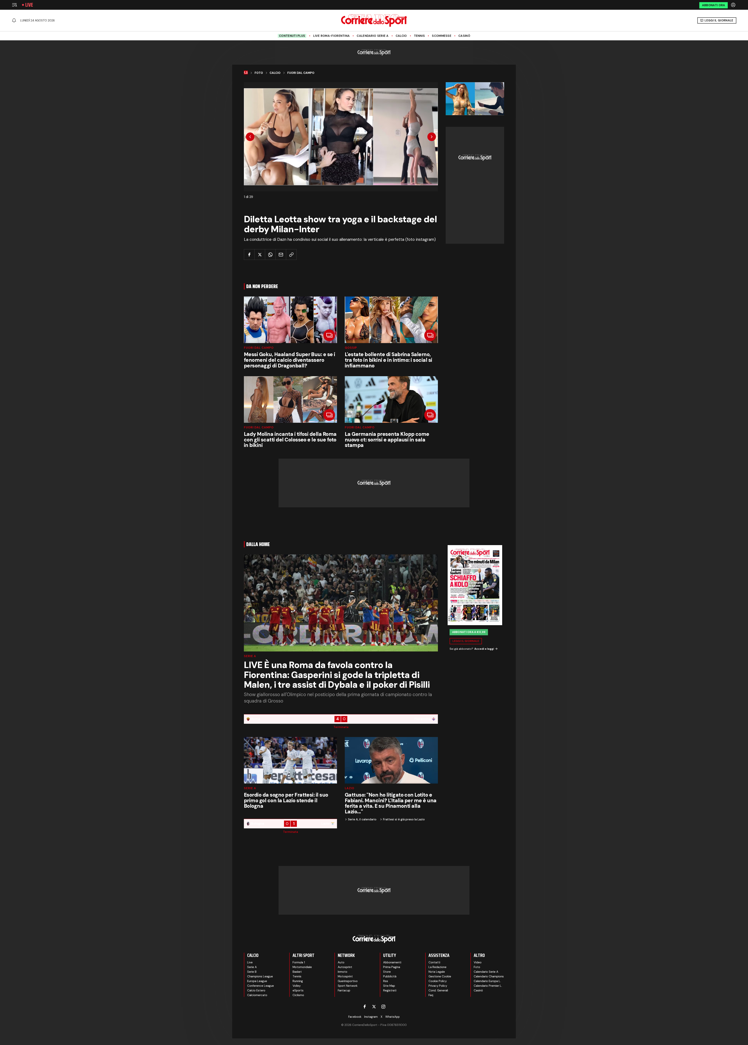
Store (387, 972)
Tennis (419, 36)
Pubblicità (389, 976)
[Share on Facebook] (249, 254)
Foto (259, 73)
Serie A (250, 656)
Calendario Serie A (372, 36)
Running (298, 981)
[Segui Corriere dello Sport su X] (374, 1006)
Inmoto (342, 972)
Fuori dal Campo (259, 347)
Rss (385, 981)
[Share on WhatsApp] (270, 254)
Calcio (401, 36)
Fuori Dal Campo (300, 73)
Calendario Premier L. (488, 986)
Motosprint (345, 976)
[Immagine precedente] (250, 136)
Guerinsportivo (348, 981)
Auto (341, 962)
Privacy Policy (438, 986)
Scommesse (441, 36)
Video (478, 962)
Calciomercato (257, 995)
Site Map (389, 986)
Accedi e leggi (484, 648)
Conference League (260, 986)
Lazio (349, 788)
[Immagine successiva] (431, 136)
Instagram (371, 1017)
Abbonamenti (392, 962)
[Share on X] (260, 254)
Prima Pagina (391, 967)
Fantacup (344, 990)
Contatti (434, 962)
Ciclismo (298, 995)
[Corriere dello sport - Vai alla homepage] (374, 20)
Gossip (351, 347)
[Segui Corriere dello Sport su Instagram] (383, 1006)
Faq (431, 995)
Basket (297, 972)
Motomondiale (302, 967)
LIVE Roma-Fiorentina (331, 36)
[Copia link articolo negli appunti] (291, 254)
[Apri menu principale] (14, 5)
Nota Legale (437, 972)
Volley (297, 986)
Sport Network (347, 986)
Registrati (389, 990)
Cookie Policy (438, 981)
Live (29, 4)
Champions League (260, 976)
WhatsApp (392, 1017)
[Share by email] (281, 254)
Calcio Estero (256, 990)
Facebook (354, 1017)
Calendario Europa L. (487, 981)
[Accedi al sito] (733, 5)
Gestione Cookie (440, 976)
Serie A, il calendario (362, 819)
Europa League (257, 981)
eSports (298, 990)
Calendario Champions (489, 976)
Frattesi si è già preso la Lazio (404, 819)
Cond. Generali (438, 990)
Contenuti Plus (292, 36)
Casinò (464, 36)
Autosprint (345, 967)
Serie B (252, 972)
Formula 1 (299, 962)
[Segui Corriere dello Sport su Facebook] (364, 1006)
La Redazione (437, 967)
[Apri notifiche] (14, 20)
